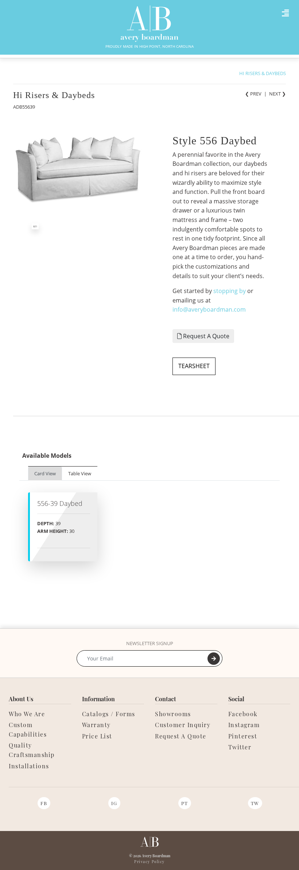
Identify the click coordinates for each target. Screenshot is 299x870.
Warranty (96, 725)
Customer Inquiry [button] (182, 725)
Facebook (243, 714)
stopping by (229, 291)
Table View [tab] (79, 473)
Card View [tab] (45, 473)
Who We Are (27, 714)
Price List (97, 736)
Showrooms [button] (173, 714)
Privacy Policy (149, 861)
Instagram (244, 725)
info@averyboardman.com (209, 309)
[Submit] (213, 658)
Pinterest (242, 736)
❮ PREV (253, 93)
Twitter (240, 747)
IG (114, 803)
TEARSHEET (194, 366)
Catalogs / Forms (108, 714)
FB (43, 803)
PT (184, 803)
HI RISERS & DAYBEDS (262, 73)
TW (255, 803)
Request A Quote (205, 336)
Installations (29, 766)
